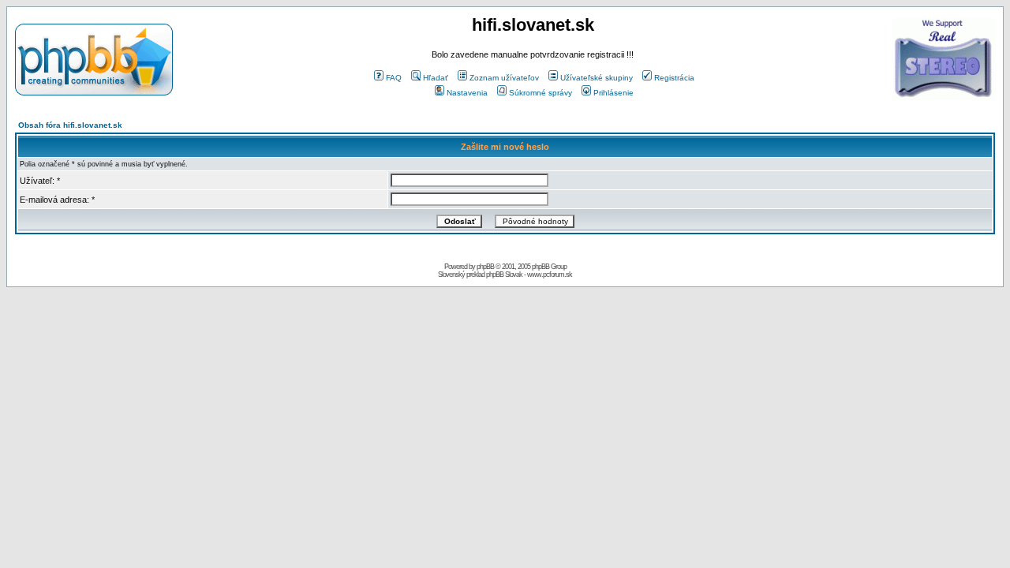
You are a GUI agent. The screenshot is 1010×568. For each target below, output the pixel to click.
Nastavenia (467, 92)
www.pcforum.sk (549, 274)
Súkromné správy (540, 92)
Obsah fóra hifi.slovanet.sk (70, 125)
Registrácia (674, 77)
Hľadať (435, 77)
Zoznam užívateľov (504, 77)
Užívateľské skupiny (596, 77)
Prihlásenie (613, 92)
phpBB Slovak (504, 274)
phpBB (485, 267)
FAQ (394, 77)
